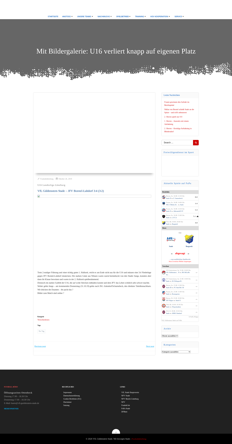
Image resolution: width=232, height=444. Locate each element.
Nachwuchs (104, 16)
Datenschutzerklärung (71, 396)
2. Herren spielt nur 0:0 (173, 117)
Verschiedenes (43, 320)
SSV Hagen (169, 300)
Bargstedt (175, 224)
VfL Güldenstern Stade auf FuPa (172, 320)
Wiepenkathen (176, 307)
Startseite (53, 16)
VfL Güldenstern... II (172, 272)
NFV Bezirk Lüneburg (130, 399)
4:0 (196, 223)
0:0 (196, 197)
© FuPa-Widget (193, 317)
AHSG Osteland (177, 313)
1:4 (196, 203)
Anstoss (66, 16)
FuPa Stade (125, 409)
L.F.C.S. (174, 217)
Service (178, 16)
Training (139, 16)
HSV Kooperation (159, 16)
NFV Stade (125, 396)
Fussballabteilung (46, 179)
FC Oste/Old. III (179, 287)
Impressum (67, 392)
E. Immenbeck (178, 198)
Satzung (66, 405)
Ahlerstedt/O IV (178, 211)
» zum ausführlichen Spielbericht (180, 259)
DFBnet (124, 412)
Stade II (168, 198)
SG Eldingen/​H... (177, 281)
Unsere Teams (84, 16)
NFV (123, 402)
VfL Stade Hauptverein (130, 392)
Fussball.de (125, 405)
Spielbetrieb (122, 16)
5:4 (196, 210)
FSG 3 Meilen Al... (172, 205)
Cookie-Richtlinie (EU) (72, 399)
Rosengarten (176, 294)
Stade (182, 205)
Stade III (168, 287)
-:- (197, 272)
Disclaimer (67, 402)
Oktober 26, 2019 (65, 179)
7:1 (194, 216)
